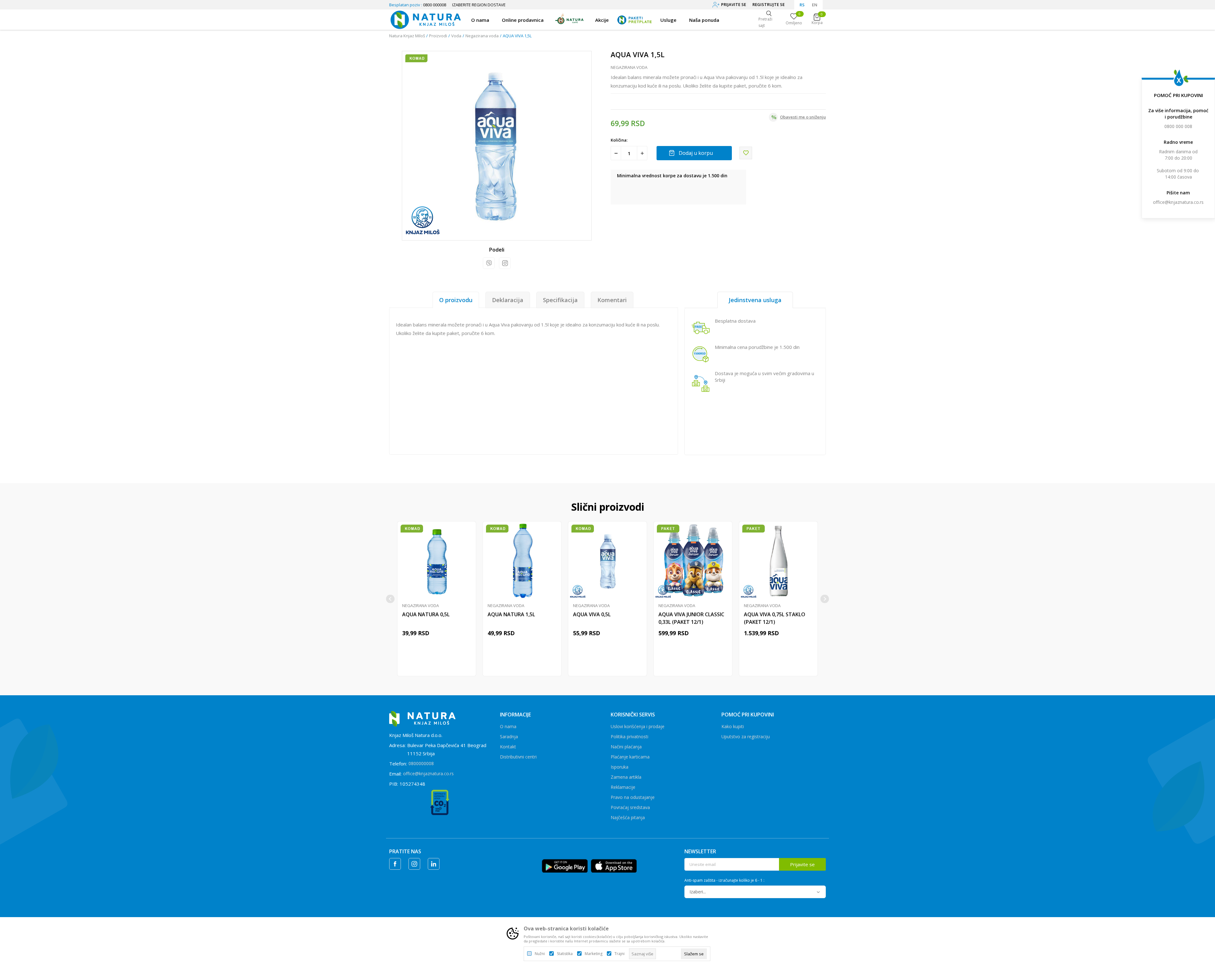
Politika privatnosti (629, 737)
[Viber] (488, 263)
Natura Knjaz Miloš (407, 36)
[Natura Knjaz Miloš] (425, 18)
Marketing (593, 954)
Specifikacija (560, 300)
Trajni (619, 954)
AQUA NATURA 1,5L (511, 614)
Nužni (540, 954)
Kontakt (508, 747)
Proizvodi (438, 36)
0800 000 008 (1178, 126)
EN (814, 5)
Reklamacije (623, 787)
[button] (745, 153)
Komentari (612, 300)
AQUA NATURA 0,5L (426, 614)
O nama (508, 726)
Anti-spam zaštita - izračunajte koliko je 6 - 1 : (724, 880)
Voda (456, 36)
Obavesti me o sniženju (803, 117)
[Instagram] (504, 263)
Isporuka (619, 767)
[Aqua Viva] (422, 220)
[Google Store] (565, 865)
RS (802, 5)
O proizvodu (455, 300)
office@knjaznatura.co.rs (1178, 202)
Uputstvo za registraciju (745, 737)
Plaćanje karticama (630, 757)
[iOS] (614, 865)
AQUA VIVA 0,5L (592, 614)
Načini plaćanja (626, 747)
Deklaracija (507, 300)
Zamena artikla (626, 777)
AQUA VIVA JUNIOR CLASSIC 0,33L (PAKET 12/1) (691, 618)
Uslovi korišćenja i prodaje (637, 726)
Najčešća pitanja (628, 817)
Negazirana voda (482, 36)
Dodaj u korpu (696, 152)
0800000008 (421, 763)
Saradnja (509, 737)
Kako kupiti (732, 726)
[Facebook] (395, 863)
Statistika (565, 954)
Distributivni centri (518, 757)
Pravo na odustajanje (633, 797)
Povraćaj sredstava (630, 807)
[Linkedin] (433, 863)
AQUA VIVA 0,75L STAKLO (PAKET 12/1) (774, 618)
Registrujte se (768, 4)
